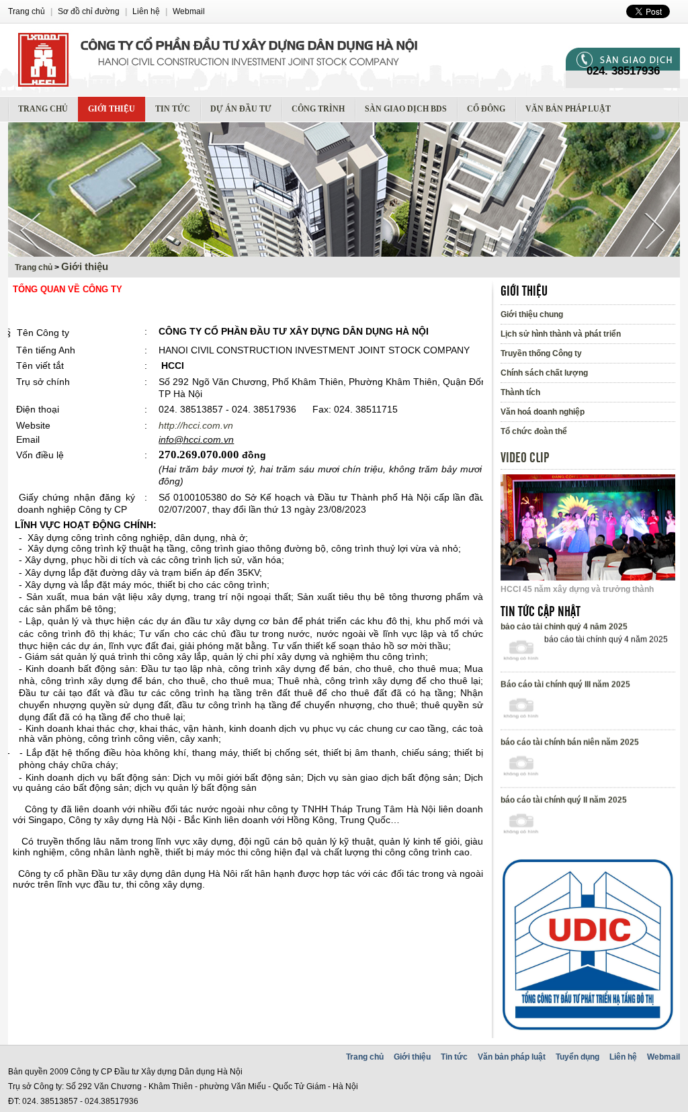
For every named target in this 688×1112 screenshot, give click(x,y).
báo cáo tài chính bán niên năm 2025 (570, 753)
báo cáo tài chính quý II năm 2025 (564, 811)
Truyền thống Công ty (541, 353)
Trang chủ (43, 109)
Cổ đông (486, 109)
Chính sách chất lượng (544, 373)
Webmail (663, 1057)
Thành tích (520, 392)
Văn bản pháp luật (568, 109)
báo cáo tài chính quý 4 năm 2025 (564, 637)
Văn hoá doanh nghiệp (543, 412)
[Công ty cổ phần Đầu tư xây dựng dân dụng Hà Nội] (287, 60)
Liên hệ (623, 1057)
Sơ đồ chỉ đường (89, 11)
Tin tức (172, 109)
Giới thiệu (111, 109)
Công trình (318, 109)
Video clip (525, 458)
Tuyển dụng (577, 1057)
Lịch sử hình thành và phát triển (561, 334)
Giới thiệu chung (532, 314)
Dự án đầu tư (240, 109)
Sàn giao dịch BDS (406, 109)
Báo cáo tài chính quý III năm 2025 (565, 695)
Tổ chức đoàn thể (534, 431)
